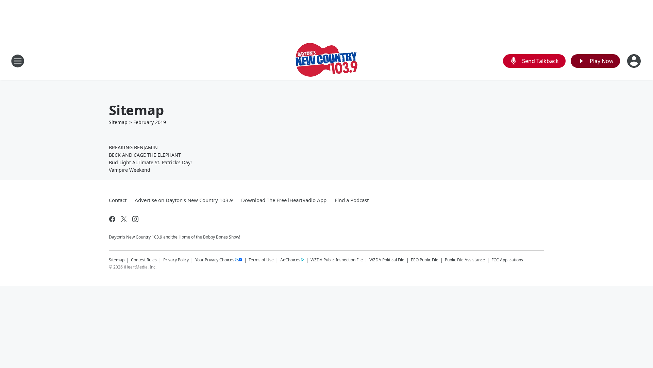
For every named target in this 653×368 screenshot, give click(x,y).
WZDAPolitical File (386, 260)
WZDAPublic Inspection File (337, 259)
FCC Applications (507, 259)
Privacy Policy (176, 260)
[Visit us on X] (124, 219)
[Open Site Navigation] (17, 61)
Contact (118, 200)
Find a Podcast (352, 200)
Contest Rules (144, 260)
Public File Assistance (465, 260)
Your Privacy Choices (214, 260)
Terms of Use (261, 260)
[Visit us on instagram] (135, 219)
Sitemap (118, 122)
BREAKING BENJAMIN (133, 147)
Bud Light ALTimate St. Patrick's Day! (150, 162)
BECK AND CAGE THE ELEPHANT (145, 155)
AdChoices (290, 260)
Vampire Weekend (129, 170)
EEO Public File (424, 260)
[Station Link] (326, 61)
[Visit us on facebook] (112, 219)
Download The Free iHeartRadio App (283, 200)
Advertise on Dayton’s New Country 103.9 (184, 200)
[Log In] (634, 61)
